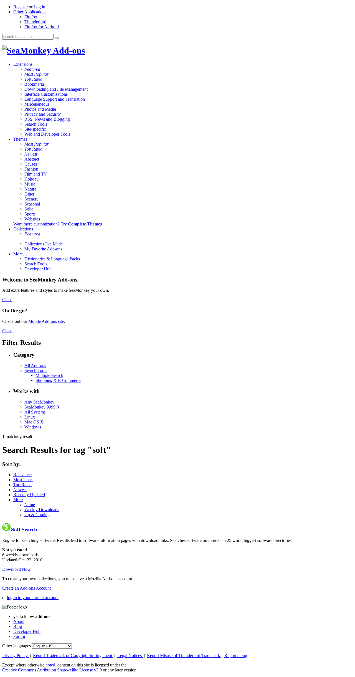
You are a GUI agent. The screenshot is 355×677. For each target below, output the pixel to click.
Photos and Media (40, 109)
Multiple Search (49, 375)
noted (50, 665)
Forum (19, 636)
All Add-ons (35, 365)
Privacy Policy (15, 655)
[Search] (57, 38)
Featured (32, 69)
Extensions (22, 64)
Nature (30, 189)
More (18, 499)
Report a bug (235, 655)
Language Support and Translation (54, 99)
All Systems (34, 412)
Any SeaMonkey (39, 402)
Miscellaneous (36, 104)
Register (20, 6)
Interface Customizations (46, 94)
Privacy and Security (42, 114)
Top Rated (33, 79)
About (18, 621)
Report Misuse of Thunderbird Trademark (184, 655)
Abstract (31, 159)
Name (29, 504)
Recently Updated (29, 494)
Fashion (31, 169)
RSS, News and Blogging (47, 119)
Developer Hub (38, 269)
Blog (17, 626)
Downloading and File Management (56, 89)
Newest (30, 154)
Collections (23, 229)
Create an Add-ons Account (26, 588)
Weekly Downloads (41, 509)
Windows (32, 427)
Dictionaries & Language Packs (52, 259)
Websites (32, 219)
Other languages (16, 645)
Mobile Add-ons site (46, 321)
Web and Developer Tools (47, 134)
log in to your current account (33, 597)
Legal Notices (130, 655)
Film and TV (35, 174)
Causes (30, 164)
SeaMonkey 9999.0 (41, 407)
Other (29, 194)
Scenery (31, 199)
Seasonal (32, 204)
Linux (29, 417)
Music (29, 184)
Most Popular (36, 74)
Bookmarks (34, 84)
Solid (29, 209)
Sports (30, 214)
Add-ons (68, 50)
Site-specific (35, 129)
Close (7, 299)
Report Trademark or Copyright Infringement (73, 655)
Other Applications (29, 11)
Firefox (30, 16)
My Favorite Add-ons (43, 249)
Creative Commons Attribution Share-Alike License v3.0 (52, 670)
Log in (39, 6)
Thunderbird (35, 21)
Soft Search (24, 530)
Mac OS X (34, 422)
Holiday (31, 179)
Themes (20, 139)
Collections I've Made (43, 244)
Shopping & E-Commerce (58, 380)
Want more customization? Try (57, 224)
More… (20, 254)
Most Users (23, 479)
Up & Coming (37, 514)
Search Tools (35, 124)
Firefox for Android (41, 26)
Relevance (22, 474)
